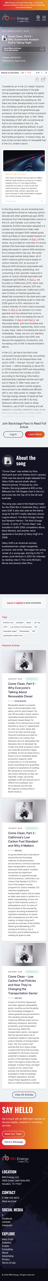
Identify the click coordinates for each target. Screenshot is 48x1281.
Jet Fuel (37, 622)
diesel (28, 622)
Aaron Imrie (20, 60)
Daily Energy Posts (12, 31)
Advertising (8, 1256)
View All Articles (24, 1094)
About (5, 1252)
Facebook (7, 1218)
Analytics (6, 1242)
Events (5, 1246)
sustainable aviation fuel (12, 635)
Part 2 (33, 279)
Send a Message (13, 1141)
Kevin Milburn (20, 701)
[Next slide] (46, 72)
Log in (13, 434)
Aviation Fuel (8, 622)
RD (36, 627)
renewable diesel (9, 631)
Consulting (7, 1249)
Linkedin (6, 1222)
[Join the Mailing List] (43, 79)
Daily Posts (7, 1239)
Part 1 (34, 239)
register (19, 603)
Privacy (6, 1259)
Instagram (7, 1225)
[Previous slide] (42, 72)
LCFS (5, 627)
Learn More (10, 201)
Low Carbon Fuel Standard (21, 627)
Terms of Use (9, 1262)
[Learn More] (24, 160)
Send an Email (9, 1201)
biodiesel (19, 622)
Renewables (9, 65)
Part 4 (20, 320)
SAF (33, 631)
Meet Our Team (13, 1133)
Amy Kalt (18, 850)
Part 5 (32, 320)
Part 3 (14, 310)
